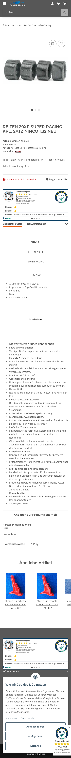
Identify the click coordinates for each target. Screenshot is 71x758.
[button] (52, 3)
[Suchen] (64, 12)
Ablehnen (35, 745)
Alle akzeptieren (35, 726)
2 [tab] (35, 110)
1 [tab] (32, 110)
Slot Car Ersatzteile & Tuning (30, 147)
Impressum (11, 718)
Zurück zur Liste (12, 25)
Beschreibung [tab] (12, 223)
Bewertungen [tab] (36, 223)
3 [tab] (39, 110)
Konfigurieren (35, 736)
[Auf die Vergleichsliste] (52, 43)
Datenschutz (28, 718)
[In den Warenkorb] (5, 35)
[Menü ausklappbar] (4, 2)
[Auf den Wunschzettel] (61, 43)
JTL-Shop (41, 753)
